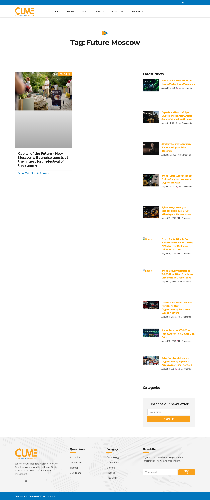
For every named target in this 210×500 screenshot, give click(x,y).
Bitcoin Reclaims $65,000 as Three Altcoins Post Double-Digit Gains (177, 334)
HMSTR (70, 11)
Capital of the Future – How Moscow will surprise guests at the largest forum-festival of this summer (43, 159)
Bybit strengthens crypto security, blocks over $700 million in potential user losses (176, 211)
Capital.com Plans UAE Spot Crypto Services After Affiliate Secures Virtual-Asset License (176, 116)
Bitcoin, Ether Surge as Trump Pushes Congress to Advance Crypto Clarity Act (176, 179)
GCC (84, 11)
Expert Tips (117, 11)
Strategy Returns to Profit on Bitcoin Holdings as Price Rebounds (176, 147)
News (98, 11)
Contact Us (137, 11)
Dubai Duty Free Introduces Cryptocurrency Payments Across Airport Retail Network (176, 361)
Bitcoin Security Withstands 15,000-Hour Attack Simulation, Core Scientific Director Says (177, 274)
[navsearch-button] (193, 11)
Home (57, 11)
